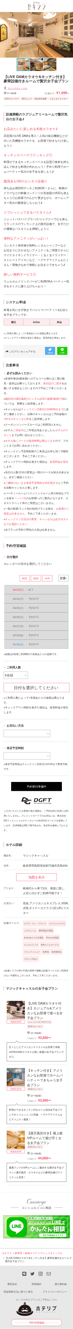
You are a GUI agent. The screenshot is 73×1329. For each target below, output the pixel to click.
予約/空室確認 (36, 1322)
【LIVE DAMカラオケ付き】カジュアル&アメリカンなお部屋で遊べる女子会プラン (45, 1010)
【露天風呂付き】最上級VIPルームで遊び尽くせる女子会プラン (45, 1138)
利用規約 (36, 1284)
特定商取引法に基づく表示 (18, 1291)
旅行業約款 (61, 1284)
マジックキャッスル (17, 88)
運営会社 (12, 1284)
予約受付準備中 (36, 786)
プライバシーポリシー (55, 1291)
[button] (69, 35)
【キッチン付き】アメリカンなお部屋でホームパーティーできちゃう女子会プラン (45, 1077)
